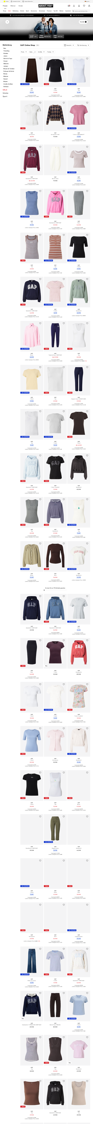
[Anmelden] (74, 6)
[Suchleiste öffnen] (73, 11)
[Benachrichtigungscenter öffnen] (79, 5)
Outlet (7, 1)
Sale (31, 52)
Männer (13, 6)
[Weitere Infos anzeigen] (32, 98)
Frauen (5, 6)
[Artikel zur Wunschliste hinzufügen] (40, 59)
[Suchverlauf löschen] (89, 11)
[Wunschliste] (84, 6)
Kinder (21, 6)
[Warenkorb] (89, 6)
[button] (69, 45)
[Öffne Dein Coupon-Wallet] (69, 6)
